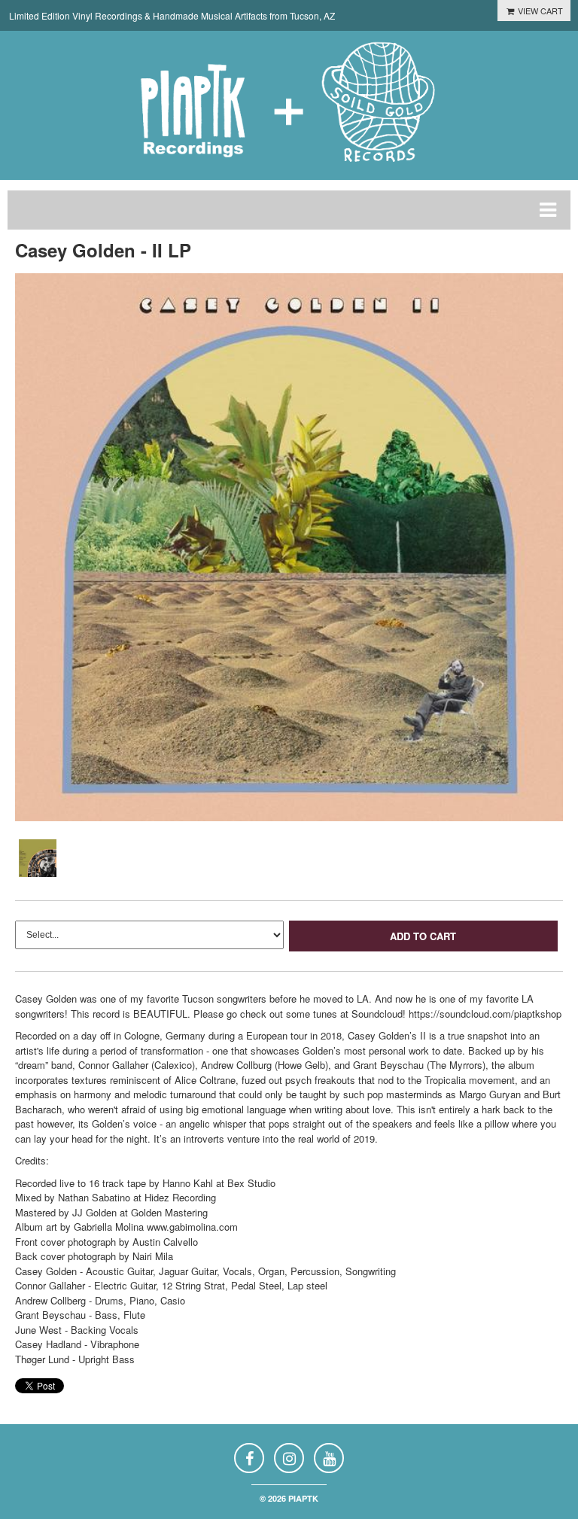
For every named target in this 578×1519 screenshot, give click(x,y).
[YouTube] (329, 1458)
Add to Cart (423, 936)
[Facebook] (249, 1458)
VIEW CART (539, 11)
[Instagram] (289, 1458)
